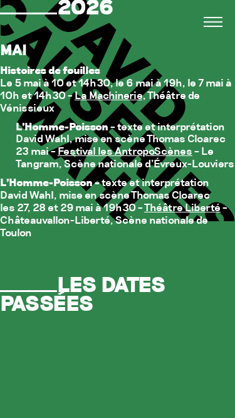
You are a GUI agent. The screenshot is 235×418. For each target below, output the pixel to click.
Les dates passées (82, 296)
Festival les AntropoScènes (125, 152)
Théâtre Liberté (182, 208)
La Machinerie (108, 96)
